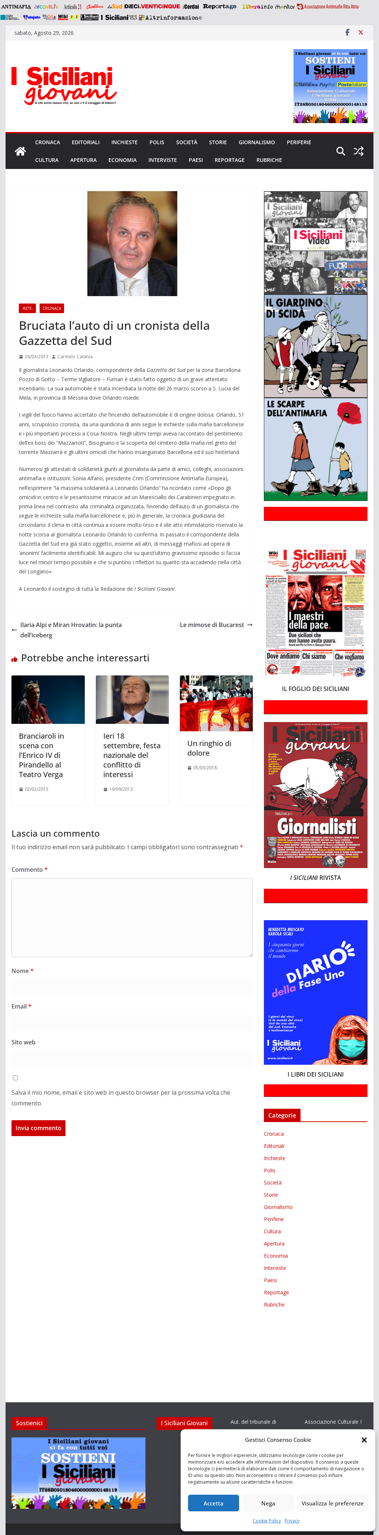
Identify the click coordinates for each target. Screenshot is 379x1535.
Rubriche (269, 159)
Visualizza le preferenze (333, 1503)
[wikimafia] (63, 17)
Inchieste (124, 142)
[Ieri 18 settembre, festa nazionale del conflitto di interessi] (132, 681)
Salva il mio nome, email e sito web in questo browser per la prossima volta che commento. (120, 1097)
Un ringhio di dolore (209, 748)
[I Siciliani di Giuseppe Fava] (89, 17)
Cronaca (47, 142)
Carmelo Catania (75, 356)
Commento (29, 869)
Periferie (299, 142)
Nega (268, 1503)
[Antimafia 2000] (15, 7)
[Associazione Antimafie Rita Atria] (328, 7)
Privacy (292, 1521)
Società (186, 142)
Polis (157, 142)
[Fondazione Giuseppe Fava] (74, 17)
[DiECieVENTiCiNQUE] (152, 7)
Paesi (196, 159)
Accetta (214, 1503)
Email (21, 1006)
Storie (218, 142)
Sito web (23, 1042)
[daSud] (114, 7)
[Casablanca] (95, 7)
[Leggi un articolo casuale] (359, 151)
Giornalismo (257, 142)
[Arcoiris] (47, 7)
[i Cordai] (190, 7)
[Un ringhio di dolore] (216, 681)
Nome (22, 971)
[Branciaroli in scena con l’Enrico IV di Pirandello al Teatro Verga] (47, 681)
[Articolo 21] (73, 7)
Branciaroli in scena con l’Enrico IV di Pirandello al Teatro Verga (41, 755)
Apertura (83, 159)
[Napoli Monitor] (285, 7)
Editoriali (86, 142)
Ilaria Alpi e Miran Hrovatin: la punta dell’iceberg (71, 630)
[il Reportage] (220, 7)
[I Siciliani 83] (119, 17)
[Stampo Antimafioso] (10, 17)
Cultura (46, 159)
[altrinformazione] (170, 17)
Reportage (230, 159)
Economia (122, 159)
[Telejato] (31, 17)
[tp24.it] (49, 17)
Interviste (162, 159)
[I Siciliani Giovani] (20, 151)
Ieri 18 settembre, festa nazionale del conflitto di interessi (132, 755)
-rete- (27, 308)
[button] (364, 1440)
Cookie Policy (267, 1521)
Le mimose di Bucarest (212, 625)
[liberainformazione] (257, 7)
